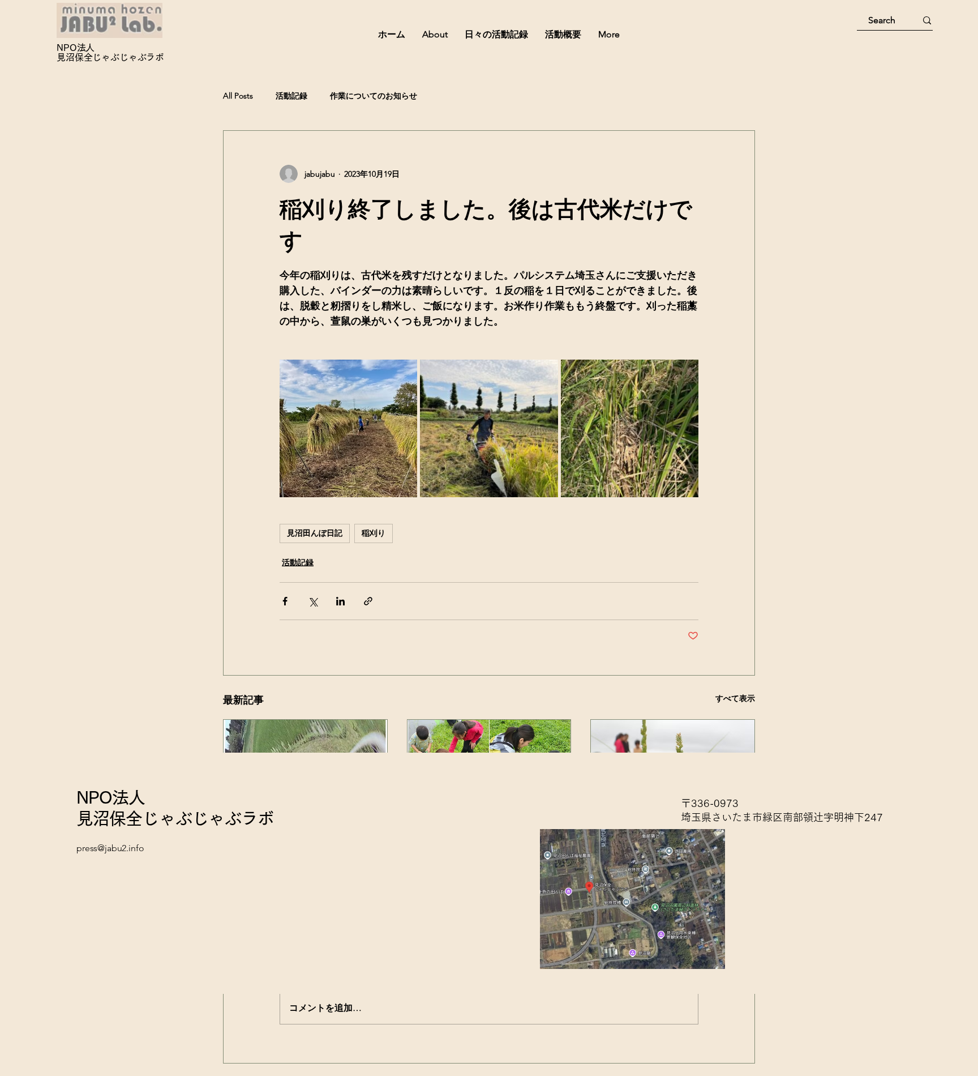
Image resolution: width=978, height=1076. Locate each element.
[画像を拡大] (348, 428)
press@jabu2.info (110, 848)
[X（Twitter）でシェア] (312, 601)
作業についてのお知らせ (373, 96)
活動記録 (291, 96)
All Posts (238, 96)
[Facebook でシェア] (285, 601)
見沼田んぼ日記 (314, 533)
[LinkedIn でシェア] (340, 601)
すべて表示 (735, 698)
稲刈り (373, 533)
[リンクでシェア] (368, 601)
